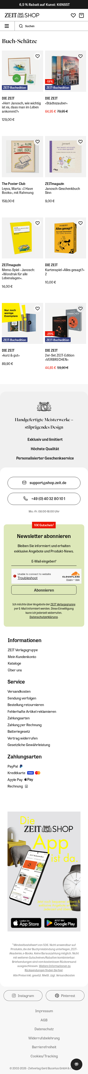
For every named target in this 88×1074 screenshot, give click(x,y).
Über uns (15, 670)
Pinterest (68, 995)
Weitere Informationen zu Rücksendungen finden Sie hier (48, 968)
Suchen (29, 26)
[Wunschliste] (73, 15)
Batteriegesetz (19, 731)
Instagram (26, 995)
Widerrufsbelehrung (44, 1038)
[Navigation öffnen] (7, 26)
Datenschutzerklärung (44, 617)
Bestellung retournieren (26, 704)
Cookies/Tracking (44, 1056)
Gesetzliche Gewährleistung (29, 744)
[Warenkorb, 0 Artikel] (81, 15)
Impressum (44, 1010)
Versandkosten (19, 691)
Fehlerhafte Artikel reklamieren (32, 711)
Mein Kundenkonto (22, 656)
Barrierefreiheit (44, 1046)
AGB (44, 1020)
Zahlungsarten (19, 718)
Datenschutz (44, 1028)
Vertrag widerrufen (23, 738)
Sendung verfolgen (22, 698)
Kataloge (14, 663)
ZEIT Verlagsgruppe (23, 649)
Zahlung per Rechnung (25, 724)
